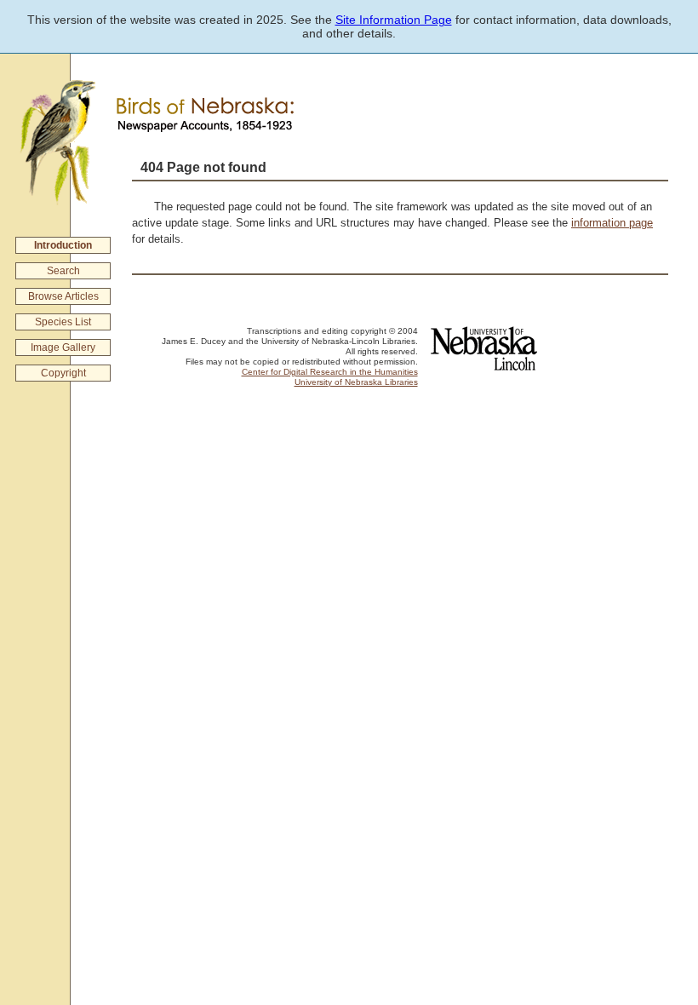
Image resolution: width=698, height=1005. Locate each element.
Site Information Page (393, 19)
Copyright (63, 373)
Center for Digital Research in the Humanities (330, 371)
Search (63, 271)
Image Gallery (63, 347)
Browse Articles (63, 296)
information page (612, 222)
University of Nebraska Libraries (356, 382)
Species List (63, 322)
